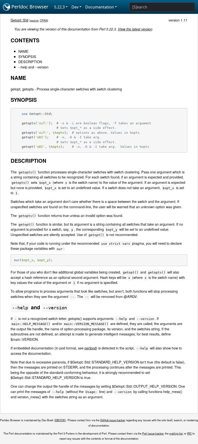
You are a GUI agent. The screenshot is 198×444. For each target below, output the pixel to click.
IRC (189, 433)
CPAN (43, 20)
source (34, 20)
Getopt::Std (19, 19)
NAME (23, 51)
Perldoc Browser (29, 6)
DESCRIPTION (30, 61)
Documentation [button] (99, 7)
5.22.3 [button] (59, 7)
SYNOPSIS (27, 56)
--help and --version (33, 66)
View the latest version (135, 29)
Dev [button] (74, 7)
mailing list (176, 433)
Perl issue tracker (152, 433)
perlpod (90, 347)
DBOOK (60, 420)
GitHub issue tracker (112, 420)
